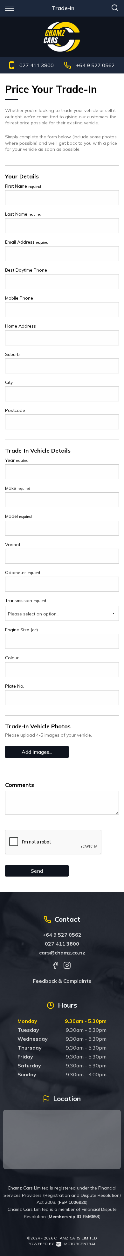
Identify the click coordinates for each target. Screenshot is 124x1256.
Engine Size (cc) (21, 630)
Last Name (23, 214)
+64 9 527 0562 (95, 65)
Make (17, 488)
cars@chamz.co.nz (62, 952)
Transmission (25, 600)
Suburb (12, 354)
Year (17, 460)
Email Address (27, 242)
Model (18, 516)
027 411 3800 (36, 65)
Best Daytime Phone (26, 270)
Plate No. (14, 686)
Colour (12, 658)
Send (37, 871)
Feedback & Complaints (62, 981)
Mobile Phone (19, 298)
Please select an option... (33, 614)
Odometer (22, 572)
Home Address (20, 326)
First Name (23, 186)
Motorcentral (80, 1243)
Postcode (15, 410)
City (9, 382)
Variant (12, 544)
